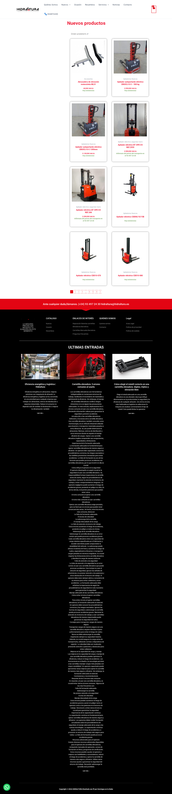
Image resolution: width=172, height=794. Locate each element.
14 (96, 291)
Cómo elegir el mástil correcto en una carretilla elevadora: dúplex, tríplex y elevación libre (131, 387)
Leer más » (40, 413)
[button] (69, 4)
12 (89, 291)
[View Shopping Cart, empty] (153, 9)
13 (93, 291)
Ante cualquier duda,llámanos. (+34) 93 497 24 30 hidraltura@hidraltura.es (86, 304)
